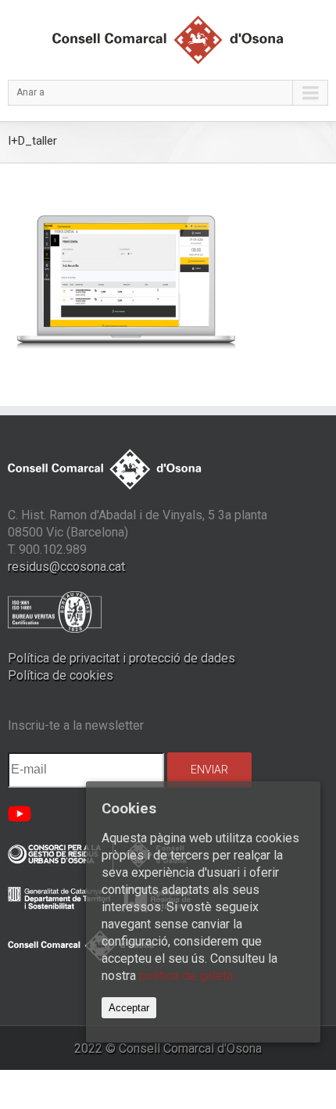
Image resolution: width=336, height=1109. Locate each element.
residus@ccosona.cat (66, 566)
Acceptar (129, 1008)
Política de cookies (60, 675)
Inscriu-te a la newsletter (76, 725)
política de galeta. (187, 975)
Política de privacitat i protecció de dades (121, 658)
